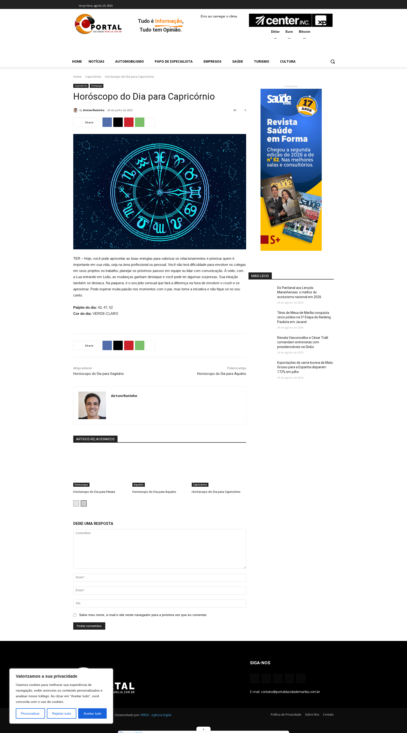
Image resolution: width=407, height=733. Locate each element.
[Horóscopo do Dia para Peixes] (100, 468)
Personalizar (30, 713)
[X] (319, 5)
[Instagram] (306, 5)
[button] (332, 61)
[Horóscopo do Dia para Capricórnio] (219, 468)
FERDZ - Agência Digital (156, 715)
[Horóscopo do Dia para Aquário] (159, 468)
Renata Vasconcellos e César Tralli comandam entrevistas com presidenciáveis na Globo (302, 342)
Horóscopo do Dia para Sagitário (98, 374)
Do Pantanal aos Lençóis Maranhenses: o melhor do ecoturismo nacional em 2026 (299, 292)
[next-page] (84, 503)
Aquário (138, 484)
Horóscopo (96, 85)
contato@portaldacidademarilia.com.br (290, 691)
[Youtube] (325, 5)
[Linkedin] (312, 5)
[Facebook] (299, 5)
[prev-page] (76, 503)
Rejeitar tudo (61, 713)
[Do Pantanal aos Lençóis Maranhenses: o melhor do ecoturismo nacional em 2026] (261, 295)
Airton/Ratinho (93, 110)
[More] (151, 122)
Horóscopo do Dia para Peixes (94, 492)
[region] (61, 696)
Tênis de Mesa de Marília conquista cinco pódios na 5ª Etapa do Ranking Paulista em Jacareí (304, 317)
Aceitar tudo (93, 713)
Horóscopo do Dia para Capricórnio (216, 492)
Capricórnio (93, 77)
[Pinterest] (129, 122)
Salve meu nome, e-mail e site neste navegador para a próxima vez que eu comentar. (143, 615)
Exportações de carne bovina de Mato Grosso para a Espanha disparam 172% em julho (305, 367)
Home (77, 77)
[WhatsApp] (139, 122)
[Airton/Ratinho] (76, 110)
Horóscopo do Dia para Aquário (221, 374)
